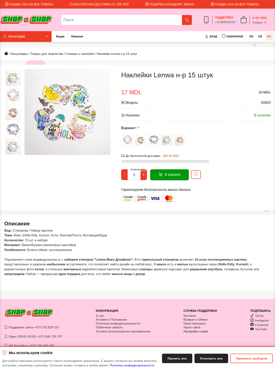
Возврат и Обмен (195, 319)
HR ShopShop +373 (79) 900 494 (31, 345)
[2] (141, 140)
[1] (128, 140)
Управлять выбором (251, 358)
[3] (154, 140)
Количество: (138, 169)
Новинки (77, 36)
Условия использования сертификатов (123, 331)
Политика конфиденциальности (132, 365)
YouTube (261, 329)
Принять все (177, 358)
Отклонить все (211, 358)
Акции (60, 36)
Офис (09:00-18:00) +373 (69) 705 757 (35, 336)
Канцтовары (19, 53)
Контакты (189, 315)
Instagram (262, 320)
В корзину (172, 174)
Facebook (262, 325)
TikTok (259, 316)
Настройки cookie (195, 331)
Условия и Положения (111, 319)
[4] (167, 140)
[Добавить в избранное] (196, 174)
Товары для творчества (46, 53)
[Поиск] (187, 20)
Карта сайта (191, 327)
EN (260, 36)
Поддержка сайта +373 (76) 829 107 (33, 327)
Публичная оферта (109, 327)
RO (251, 36)
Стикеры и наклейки (80, 53)
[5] (180, 140)
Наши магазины (194, 323)
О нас (100, 315)
